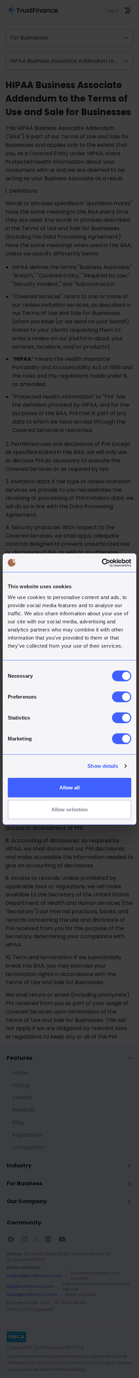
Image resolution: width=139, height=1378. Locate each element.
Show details (102, 766)
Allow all (69, 787)
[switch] (121, 696)
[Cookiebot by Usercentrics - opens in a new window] (101, 562)
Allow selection (69, 809)
